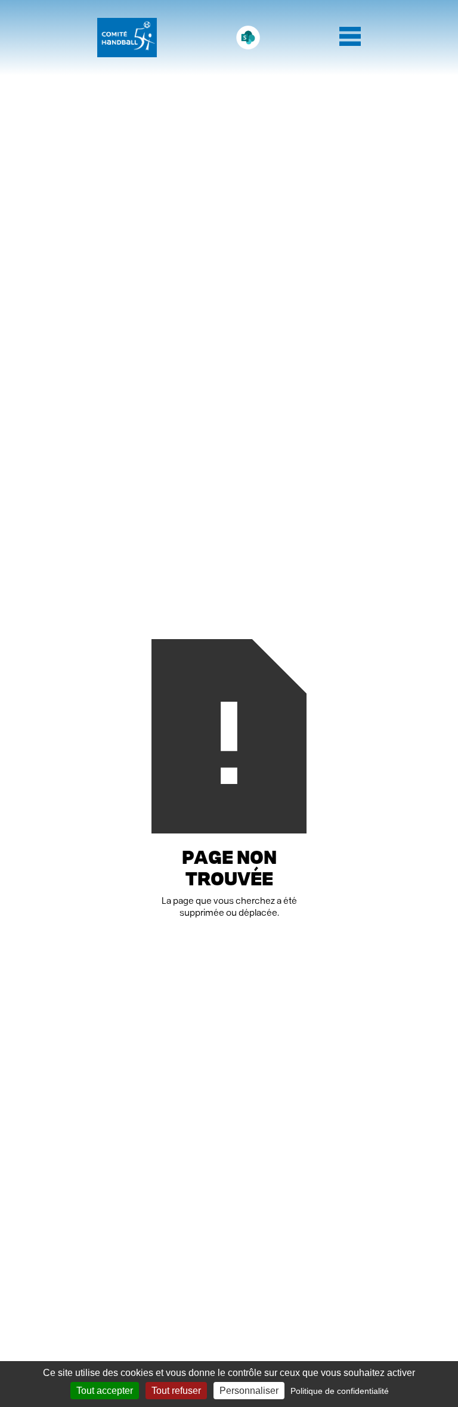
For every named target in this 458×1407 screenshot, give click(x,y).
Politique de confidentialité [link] (339, 1391)
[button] (350, 37)
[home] (127, 37)
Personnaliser (248, 1391)
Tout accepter (104, 1391)
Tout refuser (176, 1391)
